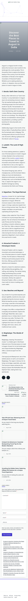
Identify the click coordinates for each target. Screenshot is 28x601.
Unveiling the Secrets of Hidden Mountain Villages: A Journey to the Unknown (12, 565)
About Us (6, 595)
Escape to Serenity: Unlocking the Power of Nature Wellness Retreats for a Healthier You (13, 543)
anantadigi (11, 51)
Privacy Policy (17, 595)
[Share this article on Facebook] (3, 377)
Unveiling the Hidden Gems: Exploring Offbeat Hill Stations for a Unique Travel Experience (13, 470)
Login (15, 597)
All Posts (11, 595)
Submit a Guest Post (8, 597)
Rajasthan (5, 196)
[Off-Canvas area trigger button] (2, 19)
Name (4, 513)
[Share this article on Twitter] (8, 377)
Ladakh (17, 158)
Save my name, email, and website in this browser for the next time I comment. (12, 528)
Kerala (16, 139)
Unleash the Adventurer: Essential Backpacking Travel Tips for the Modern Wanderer (12, 444)
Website (5, 522)
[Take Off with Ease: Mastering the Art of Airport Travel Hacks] (14, 411)
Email (4, 517)
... (10, 424)
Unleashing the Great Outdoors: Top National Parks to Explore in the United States (13, 548)
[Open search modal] (25, 19)
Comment (5, 495)
